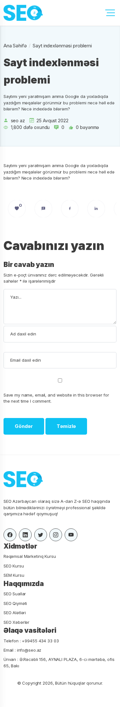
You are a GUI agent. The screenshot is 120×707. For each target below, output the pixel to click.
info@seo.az (29, 650)
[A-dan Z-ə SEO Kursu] (23, 13)
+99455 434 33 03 (40, 640)
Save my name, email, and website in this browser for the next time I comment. (56, 398)
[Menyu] (110, 13)
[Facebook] (69, 208)
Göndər (24, 426)
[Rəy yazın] (43, 208)
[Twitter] (40, 534)
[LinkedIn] (96, 208)
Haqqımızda (24, 584)
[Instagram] (55, 534)
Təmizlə (66, 426)
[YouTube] (71, 534)
